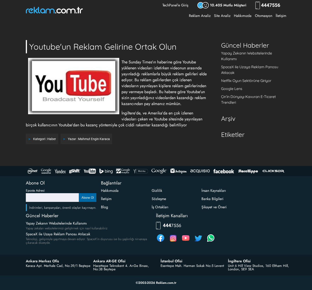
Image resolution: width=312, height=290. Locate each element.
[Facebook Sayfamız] (160, 242)
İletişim (281, 15)
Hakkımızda (242, 15)
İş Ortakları (160, 207)
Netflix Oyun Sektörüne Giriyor (246, 80)
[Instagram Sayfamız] (173, 242)
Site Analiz (222, 15)
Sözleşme (159, 198)
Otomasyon (263, 15)
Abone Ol (88, 197)
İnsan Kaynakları (213, 190)
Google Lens (231, 88)
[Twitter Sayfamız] (198, 242)
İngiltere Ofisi (239, 261)
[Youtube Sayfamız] (185, 242)
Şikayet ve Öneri (214, 207)
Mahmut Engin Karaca (94, 139)
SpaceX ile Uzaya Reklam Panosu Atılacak (58, 234)
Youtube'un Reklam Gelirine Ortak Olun (103, 46)
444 (270, 5)
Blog (104, 207)
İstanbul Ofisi (171, 261)
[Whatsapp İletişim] (210, 242)
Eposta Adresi (35, 190)
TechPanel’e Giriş (175, 5)
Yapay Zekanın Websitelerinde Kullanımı (56, 223)
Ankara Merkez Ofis (42, 261)
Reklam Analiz (200, 15)
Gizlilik (157, 190)
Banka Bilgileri (212, 198)
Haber (51, 139)
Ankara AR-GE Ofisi (109, 261)
